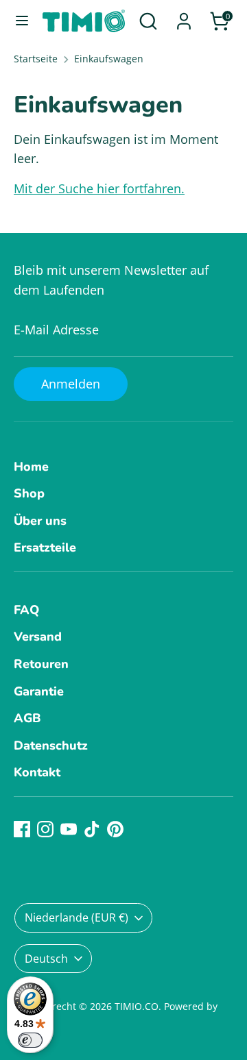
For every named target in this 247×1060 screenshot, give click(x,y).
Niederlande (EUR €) (76, 917)
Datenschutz (51, 745)
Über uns (40, 521)
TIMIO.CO (136, 1006)
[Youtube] (68, 829)
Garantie (39, 691)
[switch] (30, 1040)
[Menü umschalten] (22, 21)
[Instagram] (45, 829)
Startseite (36, 59)
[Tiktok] (92, 829)
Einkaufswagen (108, 59)
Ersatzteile (45, 547)
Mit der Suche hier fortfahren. (99, 188)
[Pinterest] (115, 829)
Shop (29, 493)
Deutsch (46, 958)
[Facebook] (22, 829)
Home (31, 466)
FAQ (26, 610)
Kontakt (37, 772)
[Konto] (184, 17)
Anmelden (70, 383)
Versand (38, 636)
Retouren (41, 664)
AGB (27, 718)
